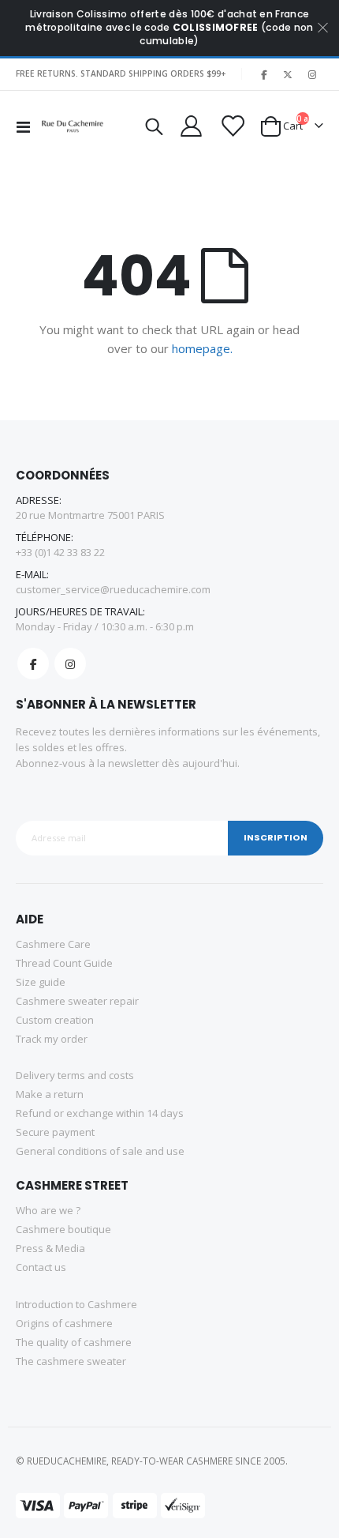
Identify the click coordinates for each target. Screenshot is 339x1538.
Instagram (70, 663)
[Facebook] (263, 74)
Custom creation (55, 1020)
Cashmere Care (53, 944)
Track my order (52, 1039)
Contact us (41, 1267)
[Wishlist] (231, 126)
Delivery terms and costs (75, 1075)
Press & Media (50, 1248)
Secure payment (55, 1132)
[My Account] (191, 126)
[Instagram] (312, 74)
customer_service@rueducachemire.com (113, 589)
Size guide (40, 982)
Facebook (33, 663)
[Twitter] (288, 74)
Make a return (50, 1094)
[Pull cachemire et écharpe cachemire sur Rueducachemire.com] (72, 126)
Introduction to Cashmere (76, 1304)
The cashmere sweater (71, 1361)
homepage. (202, 348)
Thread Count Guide (64, 963)
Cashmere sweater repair (77, 1001)
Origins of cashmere (64, 1323)
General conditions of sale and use (100, 1151)
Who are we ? (48, 1210)
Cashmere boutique (63, 1229)
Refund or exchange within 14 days (100, 1113)
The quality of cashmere (74, 1342)
